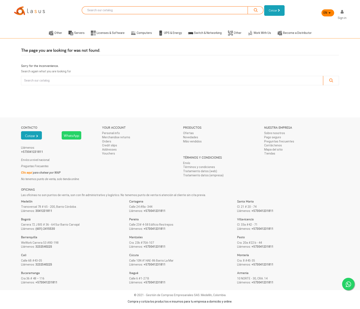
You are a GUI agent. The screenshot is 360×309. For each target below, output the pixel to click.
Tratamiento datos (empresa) (203, 175)
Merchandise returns (116, 137)
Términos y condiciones (199, 167)
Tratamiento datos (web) (200, 171)
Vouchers (108, 153)
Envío (186, 163)
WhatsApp (71, 135)
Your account (114, 127)
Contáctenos (273, 145)
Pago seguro (272, 137)
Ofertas (188, 133)
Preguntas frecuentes (279, 141)
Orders (106, 141)
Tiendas (269, 153)
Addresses (109, 149)
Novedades (190, 137)
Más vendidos (192, 141)
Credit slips (109, 145)
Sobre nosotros (274, 133)
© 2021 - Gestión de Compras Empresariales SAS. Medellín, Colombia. (180, 295)
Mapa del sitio (273, 149)
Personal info (111, 133)
